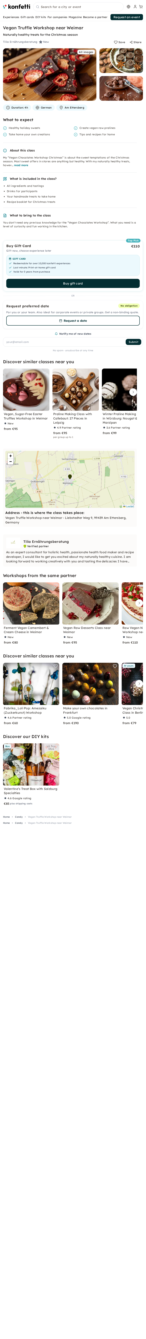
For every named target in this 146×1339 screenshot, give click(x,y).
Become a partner (95, 17)
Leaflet (129, 506)
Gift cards (27, 17)
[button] (70, 476)
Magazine (75, 17)
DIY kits (40, 17)
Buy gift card (73, 283)
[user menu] (135, 7)
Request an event (126, 17)
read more (21, 165)
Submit (133, 342)
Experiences (11, 17)
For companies (57, 17)
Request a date (75, 321)
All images (86, 52)
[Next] (132, 392)
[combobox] (78, 7)
